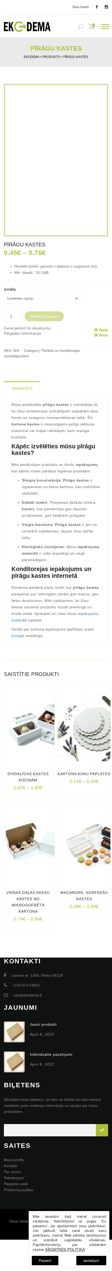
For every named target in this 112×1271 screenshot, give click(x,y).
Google (17, 636)
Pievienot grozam (44, 316)
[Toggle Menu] (105, 26)
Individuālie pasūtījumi (51, 1054)
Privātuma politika (18, 1190)
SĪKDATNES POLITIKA (65, 1249)
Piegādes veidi (16, 1184)
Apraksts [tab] (22, 389)
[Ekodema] (27, 26)
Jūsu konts (80, 7)
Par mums (12, 1172)
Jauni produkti (43, 1024)
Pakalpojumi (14, 1178)
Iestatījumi (91, 1260)
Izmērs (10, 289)
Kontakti (10, 1166)
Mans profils (14, 1160)
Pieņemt (45, 1260)
